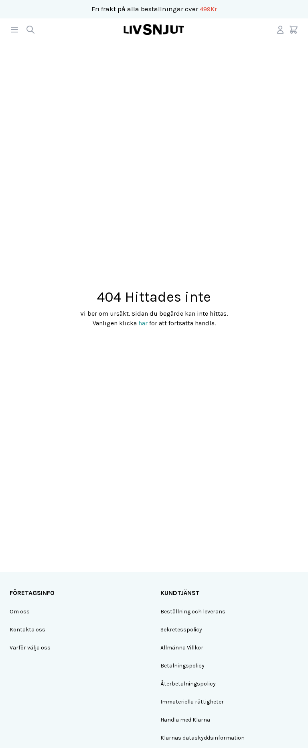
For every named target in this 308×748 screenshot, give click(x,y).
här (143, 323)
